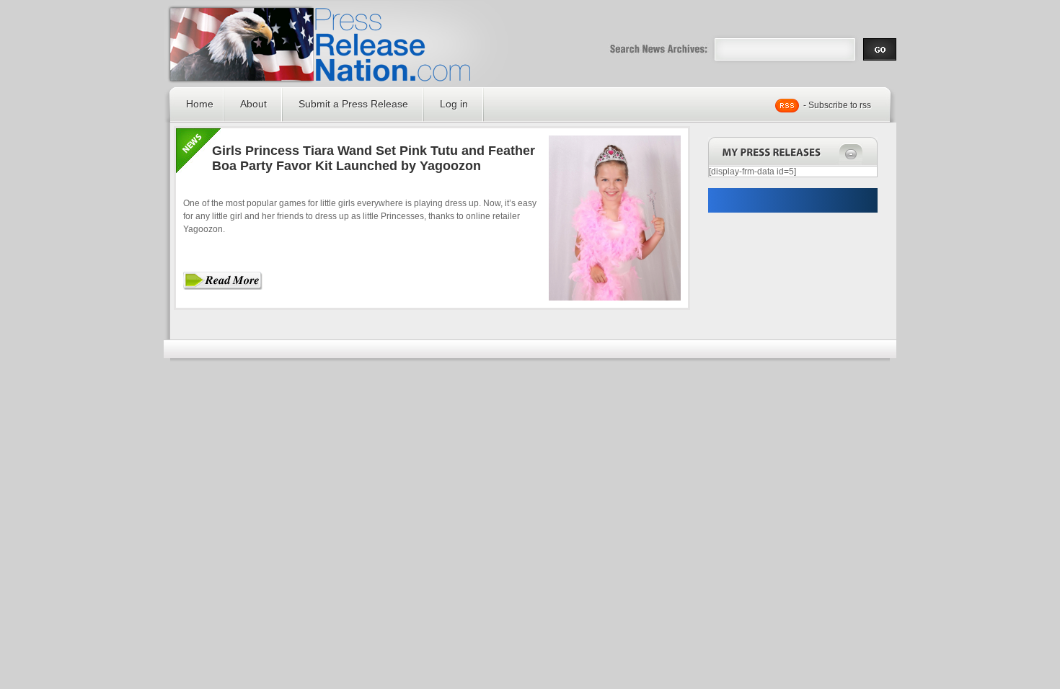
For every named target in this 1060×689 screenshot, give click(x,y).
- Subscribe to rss (837, 105)
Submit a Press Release (353, 104)
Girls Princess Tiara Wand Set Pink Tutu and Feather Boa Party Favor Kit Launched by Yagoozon (373, 158)
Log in (454, 104)
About (253, 104)
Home (199, 104)
